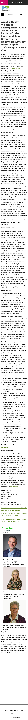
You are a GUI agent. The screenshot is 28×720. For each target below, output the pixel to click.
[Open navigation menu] (2, 14)
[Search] (18, 14)
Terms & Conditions (14, 717)
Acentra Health (15, 68)
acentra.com (5, 447)
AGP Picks (4, 2)
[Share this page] (26, 14)
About (6, 710)
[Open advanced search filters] (21, 14)
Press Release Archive (16, 710)
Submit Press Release (14, 714)
